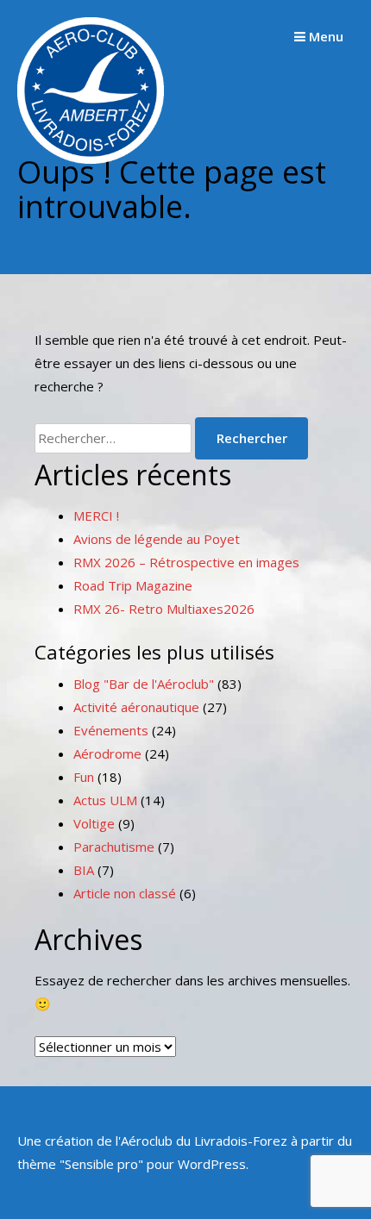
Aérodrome (107, 753)
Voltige (94, 823)
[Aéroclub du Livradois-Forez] (90, 158)
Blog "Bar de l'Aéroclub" (143, 683)
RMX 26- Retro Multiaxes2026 (164, 608)
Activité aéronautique (136, 707)
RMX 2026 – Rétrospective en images (186, 562)
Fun (83, 776)
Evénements (110, 730)
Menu (324, 36)
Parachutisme (113, 846)
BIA (83, 869)
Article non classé (124, 893)
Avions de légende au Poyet (156, 538)
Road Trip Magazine (132, 585)
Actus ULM (105, 800)
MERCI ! (96, 515)
